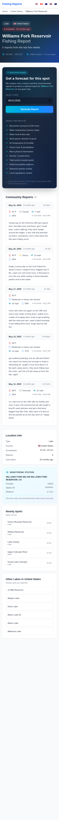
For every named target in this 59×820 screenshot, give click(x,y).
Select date (12, 95)
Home (5, 11)
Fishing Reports (12, 4)
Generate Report (30, 109)
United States (17, 11)
